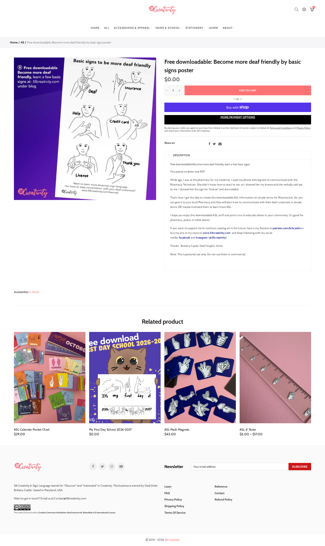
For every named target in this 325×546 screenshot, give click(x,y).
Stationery (194, 28)
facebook (184, 237)
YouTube (121, 466)
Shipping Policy (174, 506)
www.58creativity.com (216, 233)
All (106, 28)
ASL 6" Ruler (248, 429)
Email (220, 144)
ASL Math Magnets (176, 429)
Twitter (214, 144)
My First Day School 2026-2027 (110, 429)
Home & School (168, 28)
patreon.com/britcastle (286, 228)
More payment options (237, 117)
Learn (213, 28)
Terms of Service (175, 512)
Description (181, 155)
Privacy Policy (173, 499)
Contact (219, 493)
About (228, 28)
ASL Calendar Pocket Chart (32, 429)
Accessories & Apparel (132, 28)
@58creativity (217, 237)
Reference (221, 486)
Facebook (209, 144)
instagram (202, 237)
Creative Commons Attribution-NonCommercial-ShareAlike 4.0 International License (77, 512)
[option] (49, 384)
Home (95, 28)
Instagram (111, 466)
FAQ (167, 493)
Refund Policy (223, 499)
